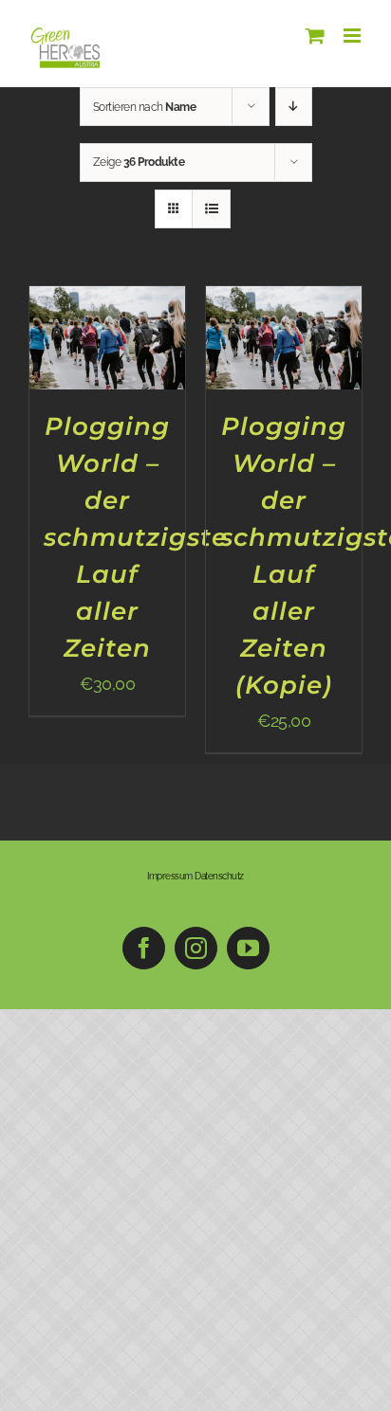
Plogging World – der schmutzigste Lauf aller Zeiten (136, 537)
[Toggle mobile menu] (353, 35)
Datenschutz (219, 876)
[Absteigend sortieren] (293, 106)
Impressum (170, 876)
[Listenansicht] (211, 208)
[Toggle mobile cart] (315, 35)
